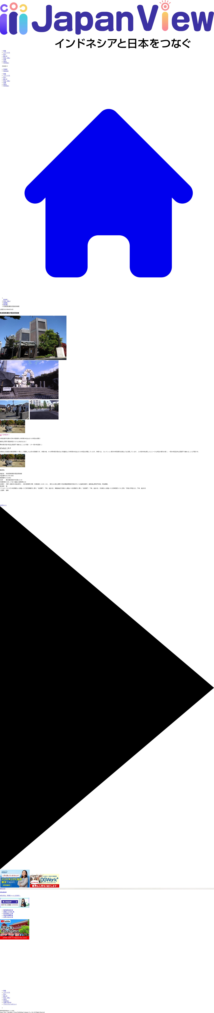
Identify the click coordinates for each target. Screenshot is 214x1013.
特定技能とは (8, 913)
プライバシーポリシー (10, 1004)
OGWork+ (6, 63)
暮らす (5, 56)
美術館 (5, 303)
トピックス (6, 52)
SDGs (5, 61)
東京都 (5, 304)
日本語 (5, 69)
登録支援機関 (8, 915)
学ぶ (4, 54)
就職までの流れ (8, 911)
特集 (4, 51)
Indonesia (5, 71)
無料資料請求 (8, 910)
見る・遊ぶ (6, 58)
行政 (4, 59)
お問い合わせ (8, 917)
